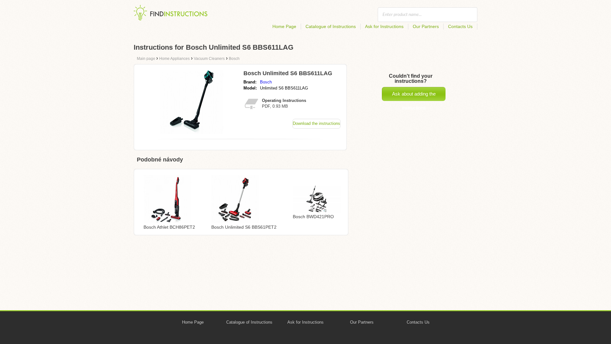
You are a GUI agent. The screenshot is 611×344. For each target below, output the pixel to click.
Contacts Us (460, 26)
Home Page (284, 26)
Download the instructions (316, 123)
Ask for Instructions (384, 26)
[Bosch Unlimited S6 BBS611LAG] (191, 132)
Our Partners (426, 26)
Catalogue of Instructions (331, 26)
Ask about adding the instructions (414, 96)
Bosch (266, 82)
